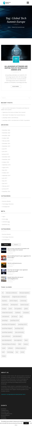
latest (26, 340)
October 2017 (5, 172)
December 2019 (6, 143)
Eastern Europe (24, 304)
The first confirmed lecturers (14, 263)
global (26, 308)
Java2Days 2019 (22, 324)
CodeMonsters (5, 410)
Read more (16, 86)
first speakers (18, 308)
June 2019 (4, 151)
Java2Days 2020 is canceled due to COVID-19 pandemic (16, 120)
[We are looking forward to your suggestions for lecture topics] (3, 257)
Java (21, 316)
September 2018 (6, 164)
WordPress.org (6, 224)
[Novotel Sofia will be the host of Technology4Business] (3, 279)
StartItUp (3, 417)
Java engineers (18, 340)
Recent (16, 244)
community (23, 300)
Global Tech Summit (7, 312)
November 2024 (6, 132)
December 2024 (6, 130)
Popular (6, 244)
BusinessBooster (5, 415)
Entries (5, 219)
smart (3, 348)
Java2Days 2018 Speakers (8, 324)
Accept (26, 423)
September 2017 (6, 175)
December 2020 (6, 135)
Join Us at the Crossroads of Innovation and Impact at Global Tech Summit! (18, 249)
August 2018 (5, 167)
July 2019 (4, 149)
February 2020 (5, 141)
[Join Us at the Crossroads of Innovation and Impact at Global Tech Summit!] (3, 250)
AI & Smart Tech (5, 412)
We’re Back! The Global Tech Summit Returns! (14, 115)
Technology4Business (6, 413)
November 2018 (6, 159)
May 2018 (4, 170)
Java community (19, 332)
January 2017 (5, 189)
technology (10, 352)
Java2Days (5, 320)
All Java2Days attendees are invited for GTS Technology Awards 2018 (16, 68)
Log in (3, 216)
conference (5, 304)
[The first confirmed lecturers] (3, 265)
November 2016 (6, 191)
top (17, 352)
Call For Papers (13, 300)
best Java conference (11, 292)
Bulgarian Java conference (19, 296)
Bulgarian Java (6, 296)
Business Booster (6, 201)
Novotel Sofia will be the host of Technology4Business (15, 278)
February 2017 (5, 186)
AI (2, 292)
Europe (4, 308)
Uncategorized (5, 206)
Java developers (17, 336)
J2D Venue (14, 316)
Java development (6, 340)
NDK (19, 344)
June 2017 (4, 178)
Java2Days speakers (7, 332)
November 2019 (6, 146)
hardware (17, 312)
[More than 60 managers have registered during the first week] (3, 271)
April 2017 (4, 183)
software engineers (20, 348)
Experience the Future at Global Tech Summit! (14, 112)
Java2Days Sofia (19, 328)
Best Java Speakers (24, 292)
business (4, 300)
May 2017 (4, 181)
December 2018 (6, 156)
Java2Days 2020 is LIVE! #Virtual (10, 117)
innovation (26, 312)
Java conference (6, 336)
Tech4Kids (3, 418)
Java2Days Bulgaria (7, 328)
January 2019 (5, 154)
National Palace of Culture (8, 344)
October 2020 (5, 138)
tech (3, 352)
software (10, 348)
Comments (6, 221)
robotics (26, 344)
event (10, 308)
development (14, 304)
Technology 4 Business (8, 204)
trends (22, 352)
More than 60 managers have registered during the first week (17, 270)
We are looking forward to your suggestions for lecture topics (19, 256)
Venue (3, 356)
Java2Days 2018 (14, 320)
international (5, 316)
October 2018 (5, 162)
